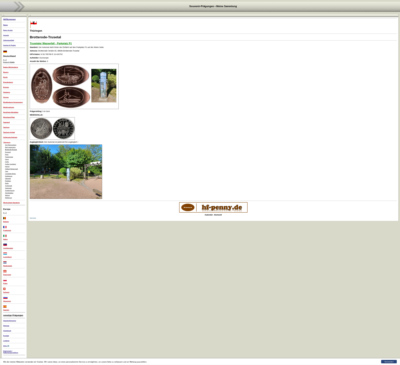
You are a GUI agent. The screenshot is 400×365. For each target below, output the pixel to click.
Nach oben (33, 218)
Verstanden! (389, 361)
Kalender (209, 215)
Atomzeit (218, 215)
